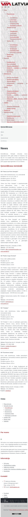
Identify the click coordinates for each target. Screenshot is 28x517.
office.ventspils (9, 249)
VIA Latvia (6, 463)
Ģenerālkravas (8, 407)
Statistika (6, 421)
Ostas (2, 134)
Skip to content (4, 1)
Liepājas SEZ (7, 417)
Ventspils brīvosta (4, 137)
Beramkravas (8, 411)
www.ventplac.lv (5, 348)
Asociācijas (7, 471)
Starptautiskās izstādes (10, 465)
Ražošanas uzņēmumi (10, 415)
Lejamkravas (8, 409)
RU (8, 7)
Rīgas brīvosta (7, 404)
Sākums (2, 131)
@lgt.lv (9, 390)
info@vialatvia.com (14, 487)
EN (5, 7)
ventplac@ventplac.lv (10, 346)
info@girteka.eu (9, 301)
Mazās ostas (7, 419)
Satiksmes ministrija (9, 467)
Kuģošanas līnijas (9, 413)
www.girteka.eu (4, 303)
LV (2, 7)
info (6, 390)
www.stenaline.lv (5, 251)
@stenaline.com (17, 249)
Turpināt (16, 513)
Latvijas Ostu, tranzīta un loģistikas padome (15, 469)
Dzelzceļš (6, 501)
